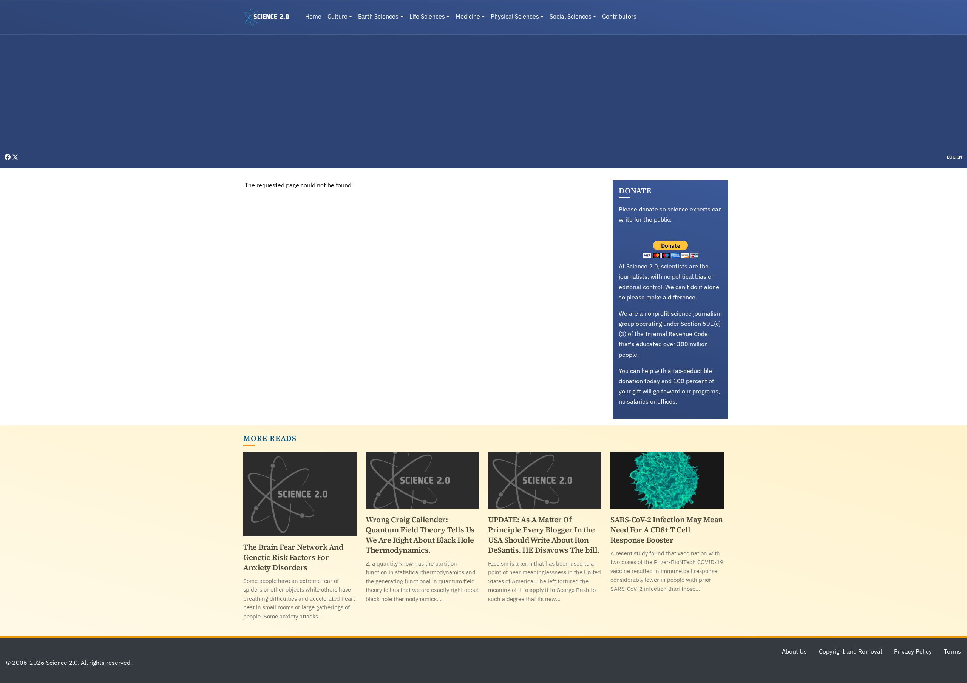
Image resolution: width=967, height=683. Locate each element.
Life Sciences (427, 16)
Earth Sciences (378, 16)
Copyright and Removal (850, 651)
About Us (794, 651)
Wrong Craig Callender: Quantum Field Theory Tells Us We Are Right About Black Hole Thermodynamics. (420, 534)
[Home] (269, 17)
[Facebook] (8, 157)
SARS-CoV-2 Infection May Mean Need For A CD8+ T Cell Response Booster (666, 529)
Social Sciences (571, 16)
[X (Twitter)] (15, 157)
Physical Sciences (515, 16)
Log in (954, 157)
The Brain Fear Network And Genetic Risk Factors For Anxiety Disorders (293, 557)
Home (313, 16)
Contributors (619, 16)
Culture (337, 16)
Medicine (468, 16)
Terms (952, 651)
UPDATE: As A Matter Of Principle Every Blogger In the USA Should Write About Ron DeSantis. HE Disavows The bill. (543, 534)
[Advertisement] (483, 96)
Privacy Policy (913, 651)
